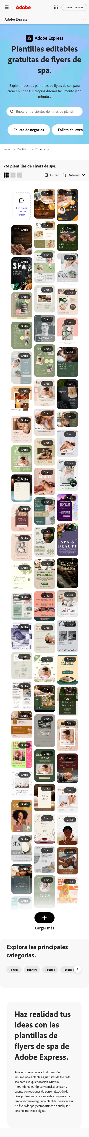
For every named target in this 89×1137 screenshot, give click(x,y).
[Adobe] (23, 7)
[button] (56, 7)
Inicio (7, 149)
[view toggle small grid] (6, 175)
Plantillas (22, 149)
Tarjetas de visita (73, 969)
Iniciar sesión (74, 7)
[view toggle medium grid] (13, 175)
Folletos (50, 969)
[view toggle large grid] (19, 175)
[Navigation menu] (7, 7)
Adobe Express (16, 19)
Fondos (14, 969)
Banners (32, 969)
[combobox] (44, 111)
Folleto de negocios (29, 130)
